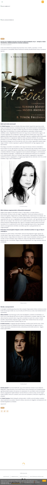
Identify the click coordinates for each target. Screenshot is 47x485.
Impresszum (14, 476)
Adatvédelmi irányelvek (37, 476)
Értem (44, 480)
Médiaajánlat (24, 476)
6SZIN (2, 38)
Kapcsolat (6, 476)
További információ (16, 483)
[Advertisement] (23, 29)
